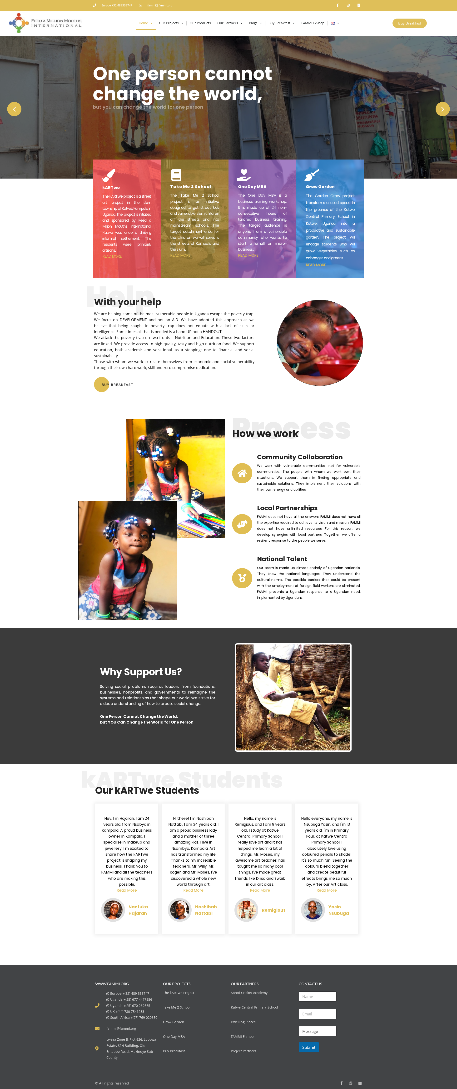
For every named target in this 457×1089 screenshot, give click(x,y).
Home (143, 23)
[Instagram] (348, 5)
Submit (308, 1047)
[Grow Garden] (312, 175)
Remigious (274, 910)
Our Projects (169, 23)
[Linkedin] (358, 5)
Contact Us (106, 130)
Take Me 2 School (190, 187)
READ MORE (111, 256)
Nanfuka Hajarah (138, 910)
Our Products (200, 23)
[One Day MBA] (244, 175)
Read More (127, 890)
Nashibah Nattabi (206, 910)
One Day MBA (252, 187)
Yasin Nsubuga (338, 910)
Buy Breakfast (279, 23)
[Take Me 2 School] (176, 175)
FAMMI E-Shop (312, 23)
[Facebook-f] (337, 5)
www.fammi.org (112, 983)
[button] (14, 109)
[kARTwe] (108, 175)
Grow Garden (320, 187)
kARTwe (111, 187)
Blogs (253, 23)
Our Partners (227, 23)
